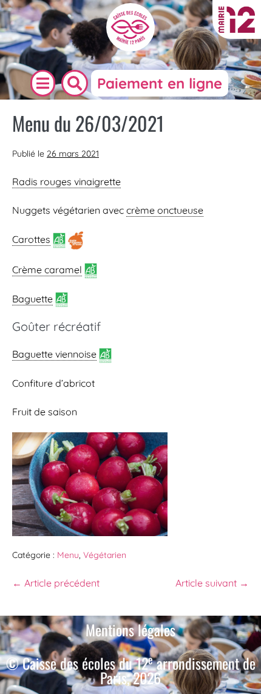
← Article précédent (56, 583)
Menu (68, 554)
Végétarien (104, 554)
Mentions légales (130, 630)
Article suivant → (212, 583)
